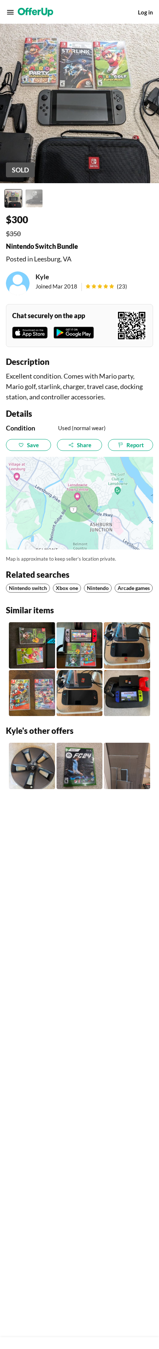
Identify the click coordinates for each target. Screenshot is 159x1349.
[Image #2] (34, 198)
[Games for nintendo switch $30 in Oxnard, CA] (32, 645)
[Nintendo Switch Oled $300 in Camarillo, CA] (80, 645)
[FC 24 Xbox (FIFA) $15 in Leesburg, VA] (80, 766)
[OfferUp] (35, 12)
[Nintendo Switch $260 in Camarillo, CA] (127, 693)
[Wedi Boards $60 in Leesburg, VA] (127, 766)
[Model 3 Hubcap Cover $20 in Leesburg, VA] (32, 766)
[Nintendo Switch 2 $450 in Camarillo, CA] (127, 645)
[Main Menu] (10, 12)
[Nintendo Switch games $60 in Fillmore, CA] (32, 693)
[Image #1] (13, 198)
